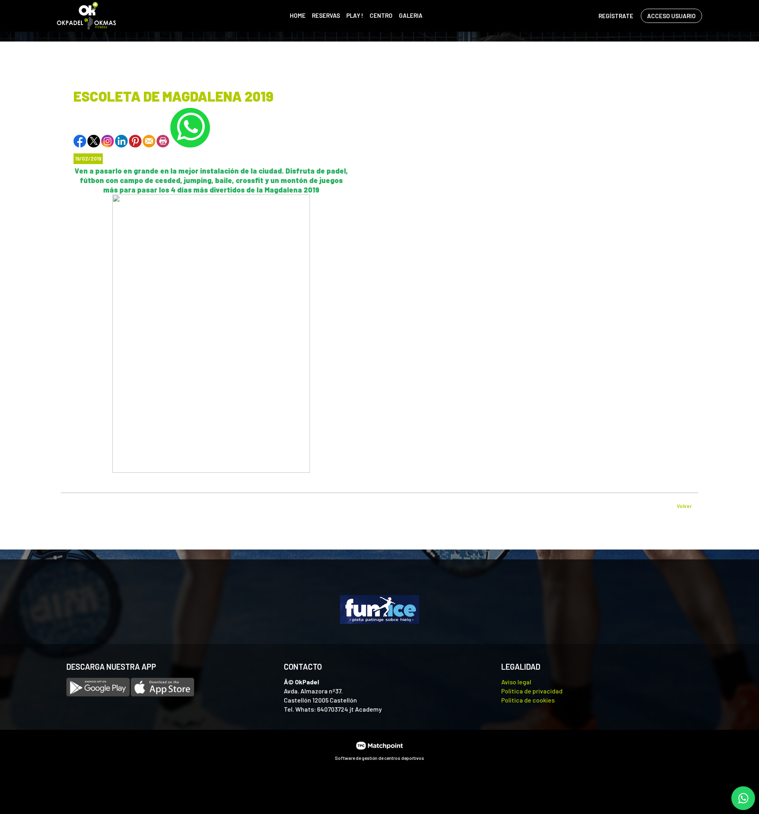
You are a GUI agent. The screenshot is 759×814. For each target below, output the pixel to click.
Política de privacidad (532, 691)
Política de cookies (528, 700)
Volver (684, 506)
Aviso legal (516, 682)
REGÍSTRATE (616, 15)
